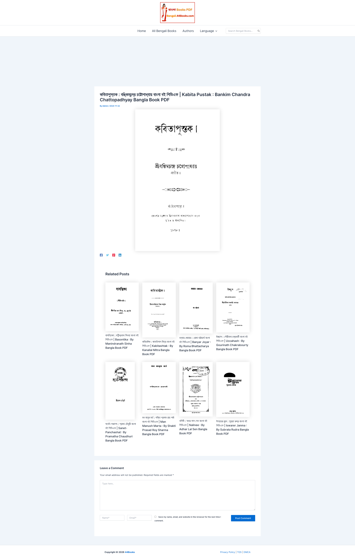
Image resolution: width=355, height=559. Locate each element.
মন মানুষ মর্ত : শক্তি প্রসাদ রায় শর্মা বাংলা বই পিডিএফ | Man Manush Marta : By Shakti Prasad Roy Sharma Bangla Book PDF (159, 426)
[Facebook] (101, 255)
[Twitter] (107, 255)
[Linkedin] (120, 255)
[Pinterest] (113, 255)
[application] (215, 30)
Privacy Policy (227, 552)
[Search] (259, 31)
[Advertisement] (177, 57)
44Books (130, 552)
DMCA (247, 552)
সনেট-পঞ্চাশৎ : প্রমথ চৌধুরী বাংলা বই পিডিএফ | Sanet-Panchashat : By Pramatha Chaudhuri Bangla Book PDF (120, 432)
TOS (239, 552)
